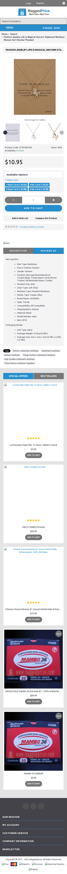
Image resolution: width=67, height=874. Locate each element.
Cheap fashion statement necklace (39, 355)
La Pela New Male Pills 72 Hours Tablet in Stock (33, 445)
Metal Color (13, 180)
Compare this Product (46, 218)
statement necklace (50, 351)
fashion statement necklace (26, 351)
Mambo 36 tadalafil (33, 773)
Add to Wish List (20, 218)
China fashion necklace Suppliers (19, 363)
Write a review (37, 227)
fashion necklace (12, 355)
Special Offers (18, 376)
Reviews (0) (48, 251)
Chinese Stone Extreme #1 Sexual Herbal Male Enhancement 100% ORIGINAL (34, 609)
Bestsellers (49, 376)
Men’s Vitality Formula (33, 527)
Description (18, 251)
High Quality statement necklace (19, 359)
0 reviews (24, 227)
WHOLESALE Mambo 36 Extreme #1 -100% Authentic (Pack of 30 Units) (34, 691)
